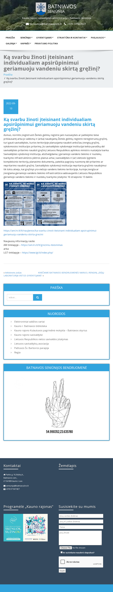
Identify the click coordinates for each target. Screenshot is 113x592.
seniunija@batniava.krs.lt (46, 24)
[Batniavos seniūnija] (56, 8)
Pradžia (10, 37)
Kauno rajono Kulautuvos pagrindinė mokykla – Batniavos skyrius (50, 330)
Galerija (10, 43)
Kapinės (25, 43)
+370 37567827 (76, 24)
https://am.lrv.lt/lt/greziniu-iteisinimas (42, 245)
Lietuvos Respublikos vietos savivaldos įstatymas (41, 339)
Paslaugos (97, 37)
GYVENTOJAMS (44, 37)
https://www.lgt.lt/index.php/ (37, 252)
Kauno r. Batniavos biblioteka (30, 326)
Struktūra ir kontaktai (71, 37)
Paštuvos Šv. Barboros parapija (31, 348)
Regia (17, 352)
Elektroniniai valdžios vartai (29, 321)
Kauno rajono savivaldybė (28, 334)
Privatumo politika (46, 43)
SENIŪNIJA (25, 37)
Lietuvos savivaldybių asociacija (31, 343)
